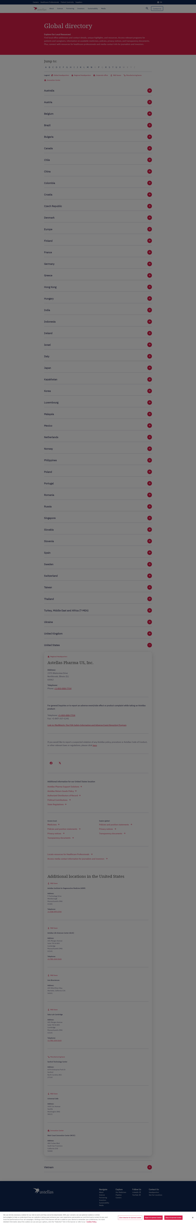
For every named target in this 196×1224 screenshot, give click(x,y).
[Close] (192, 1217)
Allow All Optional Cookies (173, 1217)
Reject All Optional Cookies (153, 1217)
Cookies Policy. (91, 1222)
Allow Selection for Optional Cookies (130, 1217)
